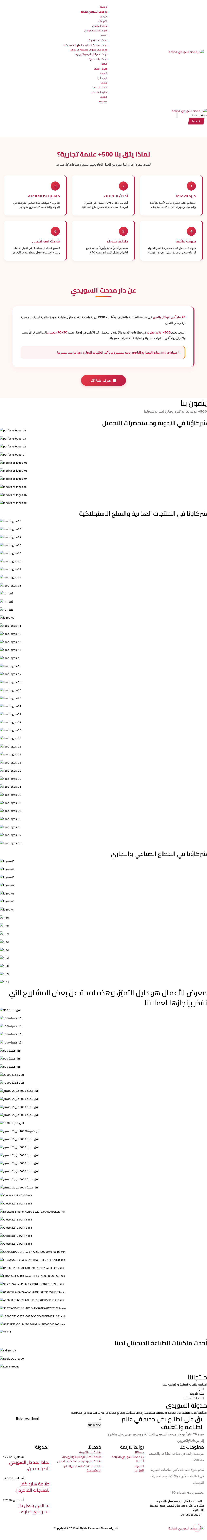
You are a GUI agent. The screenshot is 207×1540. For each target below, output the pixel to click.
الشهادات (103, 21)
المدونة (104, 73)
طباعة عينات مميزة (98, 59)
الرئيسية (104, 6)
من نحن (104, 16)
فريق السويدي (100, 26)
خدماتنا (104, 35)
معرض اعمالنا (101, 68)
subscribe (94, 1425)
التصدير (104, 82)
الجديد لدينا (102, 78)
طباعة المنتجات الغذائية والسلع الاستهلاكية (86, 45)
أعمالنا (104, 63)
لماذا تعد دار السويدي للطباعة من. (29, 1465)
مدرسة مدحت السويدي (96, 30)
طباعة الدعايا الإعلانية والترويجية (91, 54)
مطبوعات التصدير (99, 92)
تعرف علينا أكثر (100, 380)
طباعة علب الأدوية (98, 40)
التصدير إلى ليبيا (100, 87)
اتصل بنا (139, 1470)
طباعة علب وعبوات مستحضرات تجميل (89, 49)
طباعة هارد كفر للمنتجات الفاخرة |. (32, 1487)
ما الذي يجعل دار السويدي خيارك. (34, 1508)
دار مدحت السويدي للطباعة (94, 11)
